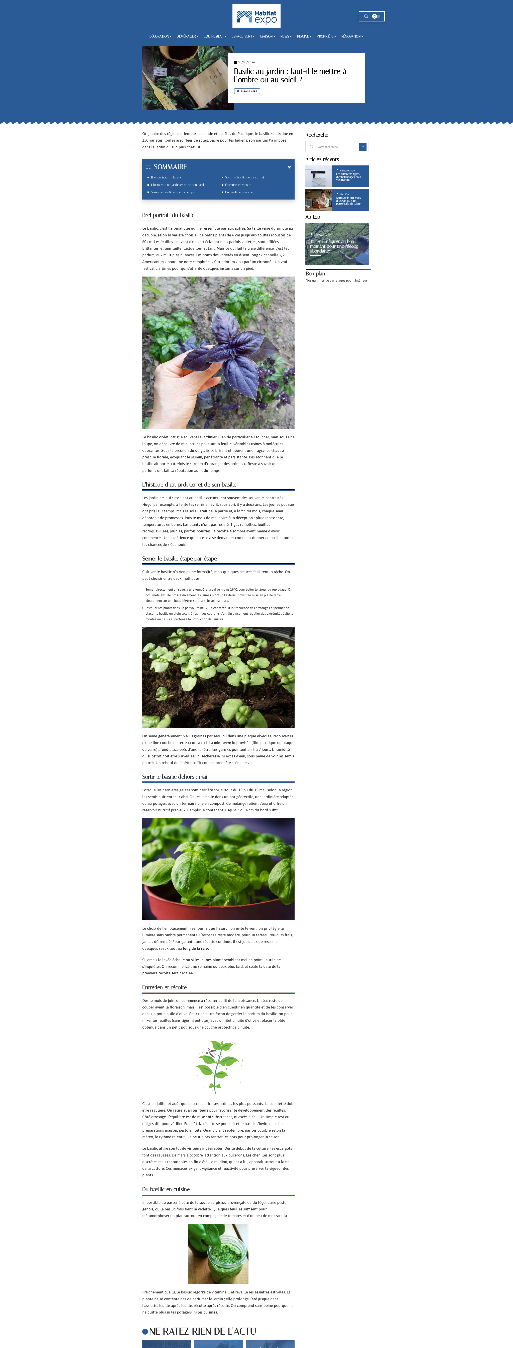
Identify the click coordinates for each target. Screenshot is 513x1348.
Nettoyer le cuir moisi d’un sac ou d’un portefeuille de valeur (348, 200)
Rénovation (347, 170)
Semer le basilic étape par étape (173, 192)
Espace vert (249, 91)
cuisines (210, 1312)
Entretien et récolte (238, 185)
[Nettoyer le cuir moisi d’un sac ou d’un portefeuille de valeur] (318, 200)
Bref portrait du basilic (166, 177)
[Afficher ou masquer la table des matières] (239, 167)
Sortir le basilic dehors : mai (244, 177)
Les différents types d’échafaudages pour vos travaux (348, 176)
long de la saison (197, 948)
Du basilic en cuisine (239, 192)
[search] (366, 16)
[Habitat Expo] (256, 16)
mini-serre (222, 742)
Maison (344, 194)
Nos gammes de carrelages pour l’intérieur (336, 280)
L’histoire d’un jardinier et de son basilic (178, 185)
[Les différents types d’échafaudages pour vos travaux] (318, 176)
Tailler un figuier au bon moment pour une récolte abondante (334, 246)
